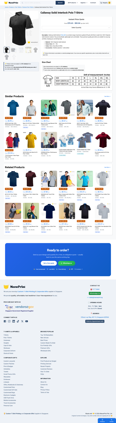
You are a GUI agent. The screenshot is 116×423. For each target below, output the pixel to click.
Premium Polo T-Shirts (27, 7)
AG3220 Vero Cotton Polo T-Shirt (65, 227)
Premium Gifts (45, 348)
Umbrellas (7, 369)
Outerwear (7, 340)
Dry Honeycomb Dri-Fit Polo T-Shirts (102, 153)
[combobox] (39, 3)
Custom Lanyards (9, 361)
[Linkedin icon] (13, 321)
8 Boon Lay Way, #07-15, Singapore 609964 (95, 317)
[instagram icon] (9, 321)
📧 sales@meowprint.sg (95, 297)
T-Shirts (6, 335)
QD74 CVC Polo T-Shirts (11, 194)
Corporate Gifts (42, 291)
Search (60, 3)
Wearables (7, 377)
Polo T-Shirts (18, 7)
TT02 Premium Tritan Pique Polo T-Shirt (12, 156)
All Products (72, 3)
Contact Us (44, 384)
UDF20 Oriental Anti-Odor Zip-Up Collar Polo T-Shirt (84, 227)
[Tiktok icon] (18, 321)
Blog (42, 387)
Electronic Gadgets (10, 395)
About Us (43, 382)
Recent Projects (45, 366)
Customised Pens (9, 387)
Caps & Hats (8, 345)
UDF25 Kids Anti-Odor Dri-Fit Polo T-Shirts (30, 153)
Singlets (6, 343)
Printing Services (46, 364)
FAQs (42, 374)
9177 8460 (96, 289)
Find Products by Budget (48, 361)
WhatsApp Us (66, 263)
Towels (6, 371)
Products (11, 7)
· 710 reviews (77, 269)
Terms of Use (45, 392)
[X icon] (22, 321)
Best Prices (44, 340)
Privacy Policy (45, 390)
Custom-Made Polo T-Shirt (83, 149)
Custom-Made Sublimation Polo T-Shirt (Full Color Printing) (67, 150)
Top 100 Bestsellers (47, 335)
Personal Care (8, 405)
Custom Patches (9, 364)
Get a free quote (49, 263)
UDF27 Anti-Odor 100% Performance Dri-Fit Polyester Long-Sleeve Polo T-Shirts (84, 124)
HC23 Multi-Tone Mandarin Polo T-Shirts (103, 227)
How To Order (45, 371)
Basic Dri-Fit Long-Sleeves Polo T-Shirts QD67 (49, 124)
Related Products (15, 167)
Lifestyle (6, 382)
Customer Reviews (46, 369)
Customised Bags (9, 392)
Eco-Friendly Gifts (46, 345)
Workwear (7, 348)
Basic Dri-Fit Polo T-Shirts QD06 (31, 123)
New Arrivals (44, 338)
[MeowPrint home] (11, 2)
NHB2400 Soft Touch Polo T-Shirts (47, 194)
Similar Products (14, 96)
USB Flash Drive (9, 398)
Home (6, 7)
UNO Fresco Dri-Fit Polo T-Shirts (65, 124)
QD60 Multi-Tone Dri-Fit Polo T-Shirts (12, 227)
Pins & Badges (8, 366)
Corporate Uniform (9, 351)
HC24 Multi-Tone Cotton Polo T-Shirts (48, 227)
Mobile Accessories (10, 400)
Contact (93, 3)
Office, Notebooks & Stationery (13, 385)
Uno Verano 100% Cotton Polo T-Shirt (30, 194)
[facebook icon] (5, 321)
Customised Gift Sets (10, 390)
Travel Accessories (9, 403)
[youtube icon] (26, 321)
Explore (83, 3)
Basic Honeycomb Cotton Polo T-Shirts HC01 (66, 194)
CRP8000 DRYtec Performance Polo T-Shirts (49, 153)
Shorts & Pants (8, 353)
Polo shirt (63, 35)
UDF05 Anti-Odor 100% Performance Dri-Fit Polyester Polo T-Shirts (12, 124)
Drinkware (7, 379)
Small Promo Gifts (9, 374)
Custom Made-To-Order (48, 343)
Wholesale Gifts (46, 351)
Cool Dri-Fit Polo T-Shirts (101, 123)
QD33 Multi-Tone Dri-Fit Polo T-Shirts (84, 194)
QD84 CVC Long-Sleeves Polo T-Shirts (30, 227)
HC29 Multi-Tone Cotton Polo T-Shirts (102, 194)
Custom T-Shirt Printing (26, 291)
